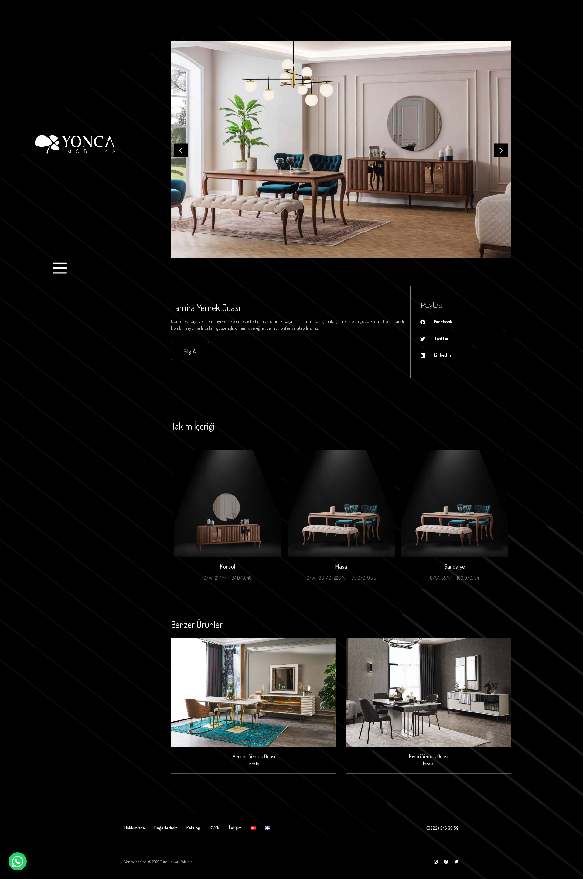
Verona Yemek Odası (254, 756)
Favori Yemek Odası (428, 756)
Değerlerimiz (165, 828)
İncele (253, 764)
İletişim (235, 828)
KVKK (215, 828)
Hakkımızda (134, 828)
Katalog (193, 828)
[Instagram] (436, 862)
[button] (181, 150)
